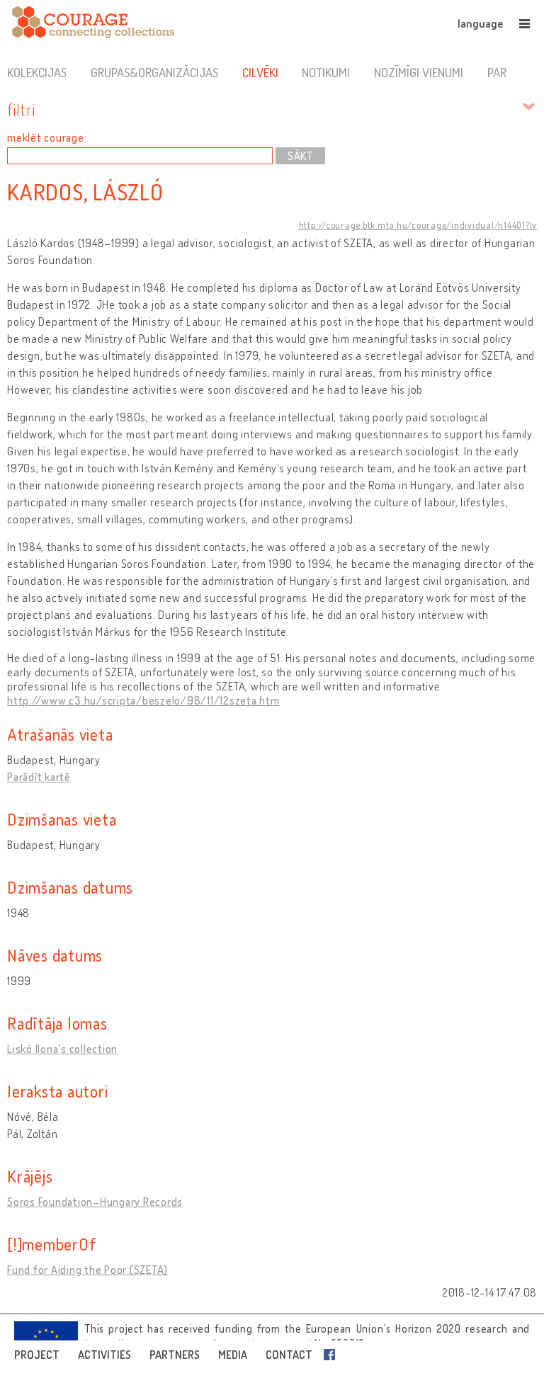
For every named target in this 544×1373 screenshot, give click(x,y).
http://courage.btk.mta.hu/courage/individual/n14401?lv (418, 225)
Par (496, 72)
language (480, 23)
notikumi (326, 72)
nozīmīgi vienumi (418, 72)
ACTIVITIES (104, 1354)
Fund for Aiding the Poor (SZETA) (87, 1270)
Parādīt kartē (39, 777)
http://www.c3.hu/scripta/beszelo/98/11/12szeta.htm (143, 700)
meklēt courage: (46, 137)
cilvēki (260, 72)
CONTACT (289, 1354)
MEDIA (232, 1354)
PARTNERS (174, 1354)
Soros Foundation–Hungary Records (95, 1202)
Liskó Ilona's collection (62, 1049)
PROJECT (37, 1354)
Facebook (332, 1354)
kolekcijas (37, 72)
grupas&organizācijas (154, 72)
